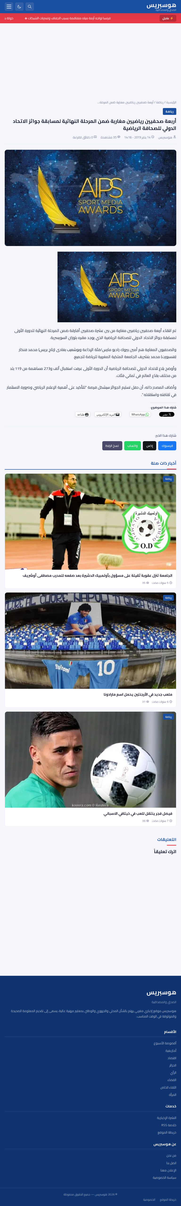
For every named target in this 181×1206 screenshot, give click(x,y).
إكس (149, 445)
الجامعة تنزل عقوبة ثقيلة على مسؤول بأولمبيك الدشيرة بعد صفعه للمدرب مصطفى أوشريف (97, 575)
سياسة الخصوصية (164, 1177)
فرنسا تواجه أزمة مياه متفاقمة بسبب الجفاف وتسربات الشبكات (81, 18)
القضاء (172, 1080)
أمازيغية (170, 1050)
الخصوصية (149, 1199)
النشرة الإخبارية (166, 1118)
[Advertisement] (90, 59)
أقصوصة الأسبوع (165, 1043)
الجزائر (172, 1065)
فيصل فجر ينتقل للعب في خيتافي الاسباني (137, 813)
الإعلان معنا (168, 1170)
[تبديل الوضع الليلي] (19, 6)
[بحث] (29, 6)
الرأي (173, 1072)
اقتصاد (172, 1058)
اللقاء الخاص (168, 1087)
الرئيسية (171, 102)
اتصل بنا (171, 1163)
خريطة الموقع (167, 1132)
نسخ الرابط (112, 445)
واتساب (133, 445)
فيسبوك (167, 445)
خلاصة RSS (168, 1125)
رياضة (160, 102)
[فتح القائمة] (9, 6)
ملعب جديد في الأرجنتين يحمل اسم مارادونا (138, 694)
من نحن (171, 1155)
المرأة (172, 1094)
